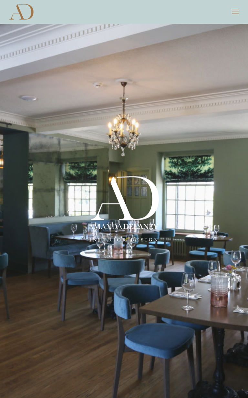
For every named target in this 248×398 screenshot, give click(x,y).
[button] (235, 12)
